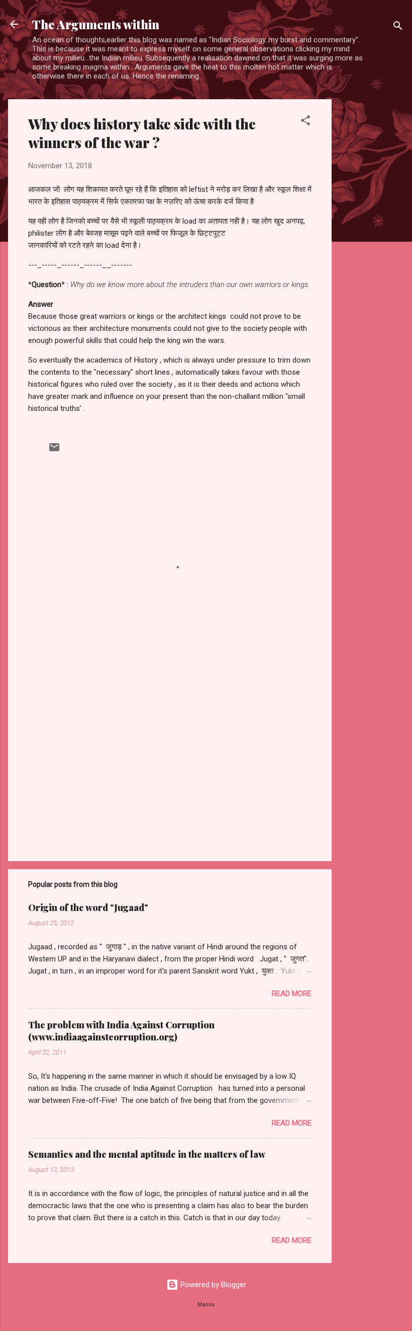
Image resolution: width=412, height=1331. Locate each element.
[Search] (398, 27)
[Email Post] (54, 450)
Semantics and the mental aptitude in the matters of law (146, 1154)
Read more (292, 993)
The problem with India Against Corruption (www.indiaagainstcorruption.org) (121, 1031)
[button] (305, 122)
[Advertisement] (372, 250)
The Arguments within (95, 24)
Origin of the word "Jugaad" (88, 907)
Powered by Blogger (212, 1284)
